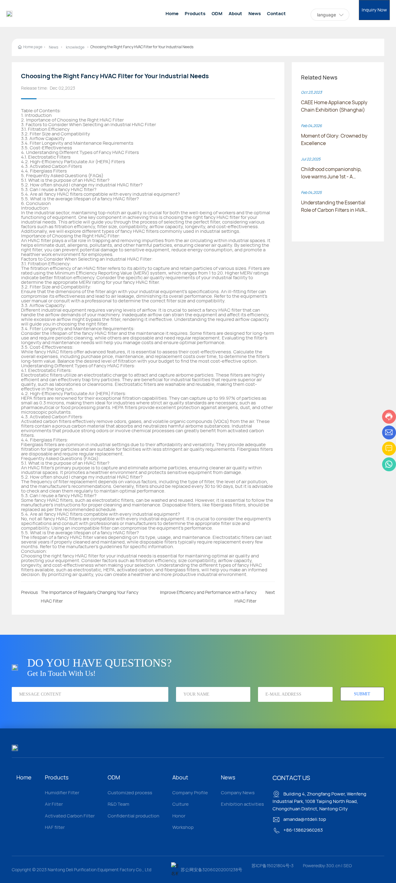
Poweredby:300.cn (321, 865)
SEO (347, 865)
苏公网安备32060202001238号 (211, 869)
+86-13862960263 (302, 830)
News (53, 47)
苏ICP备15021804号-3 (273, 865)
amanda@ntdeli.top (304, 819)
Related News (319, 77)
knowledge (75, 47)
